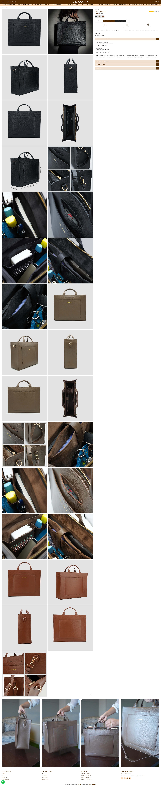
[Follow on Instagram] (125, 778)
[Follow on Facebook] (122, 778)
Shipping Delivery (86, 775)
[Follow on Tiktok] (130, 778)
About (3, 773)
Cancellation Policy (86, 779)
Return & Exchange (86, 777)
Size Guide (44, 775)
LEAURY (80, 784)
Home (3, 7)
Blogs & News (5, 779)
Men (8, 1)
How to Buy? (45, 777)
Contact (4, 775)
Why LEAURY (5, 777)
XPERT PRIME (92, 784)
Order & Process (85, 773)
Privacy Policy (45, 779)
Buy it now (120, 21)
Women (14, 1)
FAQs (43, 773)
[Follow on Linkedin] (127, 778)
